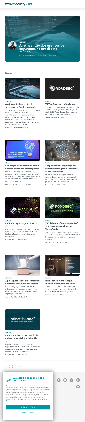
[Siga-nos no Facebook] (59, 380)
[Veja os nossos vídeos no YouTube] (65, 380)
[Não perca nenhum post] (78, 386)
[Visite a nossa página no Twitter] (71, 380)
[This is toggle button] (77, 4)
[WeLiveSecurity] (18, 4)
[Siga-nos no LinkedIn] (78, 380)
